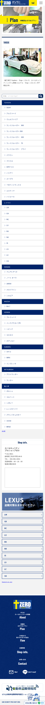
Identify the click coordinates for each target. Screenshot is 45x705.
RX (7, 231)
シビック (9, 329)
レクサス (7, 203)
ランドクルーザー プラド (16, 149)
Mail (16, 672)
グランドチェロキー (13, 415)
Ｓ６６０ (9, 335)
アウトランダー (12, 374)
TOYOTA (7, 103)
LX (7, 225)
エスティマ (10, 191)
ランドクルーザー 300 (15, 125)
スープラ (9, 179)
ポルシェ (9, 391)
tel (33, 3)
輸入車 (6, 386)
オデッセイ (10, 341)
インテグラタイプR (13, 323)
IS (7, 243)
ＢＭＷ (8, 421)
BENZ (8, 427)
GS (7, 261)
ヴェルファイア (12, 119)
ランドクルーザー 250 (14, 131)
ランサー (9, 380)
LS (7, 249)
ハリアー (9, 173)
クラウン (9, 155)
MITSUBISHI (8, 369)
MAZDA (7, 301)
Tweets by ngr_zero (7, 582)
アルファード (11, 113)
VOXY (8, 107)
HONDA (7, 312)
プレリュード (11, 317)
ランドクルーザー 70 (14, 143)
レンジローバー (12, 409)
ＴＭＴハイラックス (13, 185)
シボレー (9, 403)
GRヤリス (10, 167)
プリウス (9, 161)
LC (7, 255)
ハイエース (10, 197)
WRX (8, 358)
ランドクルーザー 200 (15, 137)
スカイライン (11, 290)
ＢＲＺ (8, 352)
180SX (6, 42)
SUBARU (7, 347)
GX (7, 213)
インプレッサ (11, 364)
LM (7, 207)
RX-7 (8, 306)
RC (7, 219)
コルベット (10, 397)
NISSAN (7, 267)
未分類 (3, 431)
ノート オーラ (11, 278)
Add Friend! (32, 672)
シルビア (9, 296)
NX (7, 237)
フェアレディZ (11, 272)
